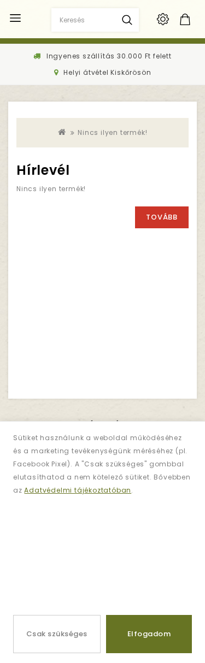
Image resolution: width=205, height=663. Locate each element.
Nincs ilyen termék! (112, 132)
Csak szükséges (56, 634)
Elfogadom (149, 634)
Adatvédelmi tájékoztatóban (77, 490)
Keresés (127, 20)
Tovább (162, 217)
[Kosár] (196, 19)
